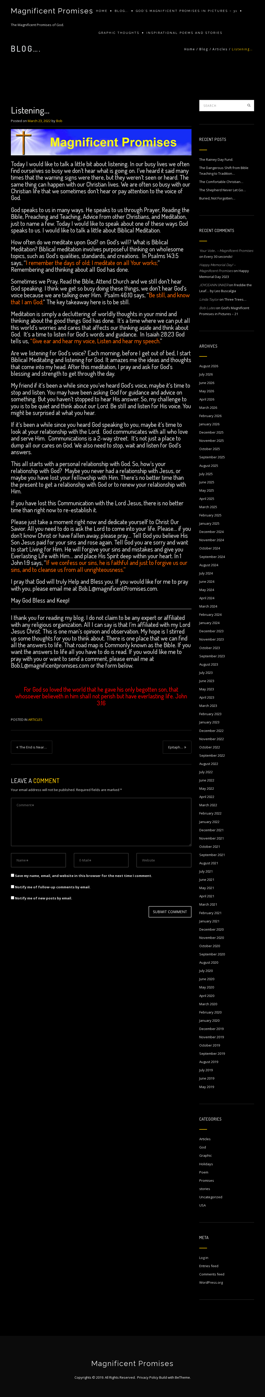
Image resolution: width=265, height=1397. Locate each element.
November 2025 (211, 440)
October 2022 (209, 747)
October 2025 (209, 448)
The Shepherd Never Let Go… (222, 190)
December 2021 (211, 830)
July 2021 (206, 871)
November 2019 (211, 1037)
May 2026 (206, 391)
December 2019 (211, 1028)
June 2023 (206, 680)
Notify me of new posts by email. (43, 898)
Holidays (206, 1164)
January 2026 (209, 424)
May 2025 (206, 490)
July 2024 (206, 573)
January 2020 (209, 1020)
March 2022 (208, 805)
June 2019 (206, 1078)
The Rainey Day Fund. (216, 159)
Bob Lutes (207, 308)
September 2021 (212, 854)
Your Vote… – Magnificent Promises (226, 251)
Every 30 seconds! (218, 256)
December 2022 (211, 730)
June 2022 (206, 780)
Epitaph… (175, 747)
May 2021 (206, 887)
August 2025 (208, 465)
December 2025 (211, 432)
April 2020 (206, 995)
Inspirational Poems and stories (184, 33)
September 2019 (212, 1053)
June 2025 (206, 482)
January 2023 (209, 722)
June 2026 (206, 382)
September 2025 (212, 457)
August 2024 (208, 565)
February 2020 (210, 1012)
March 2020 (208, 1004)
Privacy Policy (147, 1377)
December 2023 (211, 631)
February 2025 (210, 515)
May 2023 (206, 689)
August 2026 (208, 366)
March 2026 (208, 407)
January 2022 (209, 821)
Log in (203, 1257)
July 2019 (206, 1070)
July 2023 (206, 672)
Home (102, 11)
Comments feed (211, 1274)
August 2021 (208, 863)
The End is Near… (33, 747)
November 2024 (211, 540)
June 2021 (206, 879)
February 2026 (210, 415)
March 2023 (208, 705)
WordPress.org (211, 1282)
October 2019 (209, 1045)
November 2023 (211, 639)
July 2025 (206, 474)
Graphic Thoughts (119, 33)
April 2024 (206, 598)
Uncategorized (210, 1197)
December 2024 (211, 531)
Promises (206, 1180)
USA (202, 1205)
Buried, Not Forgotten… (217, 198)
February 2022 (210, 813)
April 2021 (206, 896)
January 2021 (209, 921)
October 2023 (209, 647)
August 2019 (208, 1061)
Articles (220, 49)
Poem (203, 1172)
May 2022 (206, 788)
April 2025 (206, 498)
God (202, 1147)
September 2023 (212, 656)
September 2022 (212, 755)
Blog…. (122, 11)
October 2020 (209, 946)
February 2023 (210, 714)
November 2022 (211, 739)
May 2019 (206, 1086)
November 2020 (211, 937)
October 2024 (209, 548)
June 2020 (206, 979)
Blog (203, 49)
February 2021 (210, 913)
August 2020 (208, 962)
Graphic (205, 1155)
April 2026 (206, 399)
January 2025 (209, 523)
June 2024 (206, 581)
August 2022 (208, 763)
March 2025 (208, 507)
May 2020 (206, 987)
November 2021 (211, 838)
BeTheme (182, 1377)
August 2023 (208, 664)
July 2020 (206, 970)
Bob (59, 120)
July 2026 (206, 374)
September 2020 (212, 954)
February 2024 (210, 614)
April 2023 (206, 697)
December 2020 (211, 929)
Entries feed (208, 1266)
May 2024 (206, 589)
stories (204, 1188)
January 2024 (209, 622)
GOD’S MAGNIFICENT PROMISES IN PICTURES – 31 (187, 11)
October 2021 (209, 846)
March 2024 (208, 606)
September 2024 (212, 556)
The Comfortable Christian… (221, 181)
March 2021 (208, 904)
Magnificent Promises (52, 11)
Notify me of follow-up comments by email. (53, 887)
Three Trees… (235, 299)
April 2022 (206, 796)
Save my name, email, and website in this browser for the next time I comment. (83, 875)
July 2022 (206, 772)
